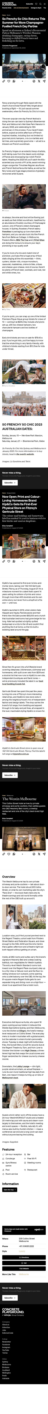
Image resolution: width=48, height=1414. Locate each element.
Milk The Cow (22, 240)
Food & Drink (6, 8)
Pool (7, 1170)
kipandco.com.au (21, 754)
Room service (12, 1174)
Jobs (4, 1330)
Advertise (6, 1327)
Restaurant (32, 1170)
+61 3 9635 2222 (26, 1246)
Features (8, 1149)
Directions (25, 1257)
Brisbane (5, 1367)
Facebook (6, 1345)
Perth (4, 1376)
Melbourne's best (10, 1078)
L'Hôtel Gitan (38, 240)
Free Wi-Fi (31, 1159)
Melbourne (24, 1274)
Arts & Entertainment (21, 8)
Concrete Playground (9, 46)
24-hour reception (14, 1155)
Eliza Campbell (7, 526)
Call (25, 1263)
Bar (28, 1155)
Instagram (6, 1347)
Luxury (22, 1251)
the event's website (25, 454)
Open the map (9, 1190)
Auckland (6, 1370)
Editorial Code (7, 1333)
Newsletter (6, 1342)
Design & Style (36, 8)
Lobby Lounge (22, 1066)
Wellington (6, 1373)
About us (5, 1325)
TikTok (4, 1353)
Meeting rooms (34, 1163)
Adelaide (5, 1378)
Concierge (10, 1159)
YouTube (5, 1350)
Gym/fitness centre (11, 1164)
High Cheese (31, 1050)
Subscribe (29, 4)
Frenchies (6, 232)
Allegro (22, 1031)
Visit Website (24, 1268)
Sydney (5, 1362)
